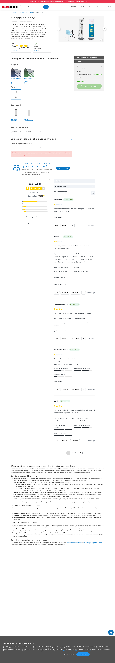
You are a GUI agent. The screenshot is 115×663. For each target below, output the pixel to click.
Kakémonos (29, 12)
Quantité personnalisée (21, 144)
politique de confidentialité (69, 651)
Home (14, 12)
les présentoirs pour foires (74, 542)
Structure (15, 105)
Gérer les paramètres (69, 654)
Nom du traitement (19, 127)
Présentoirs (21, 12)
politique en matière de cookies (90, 651)
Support (14, 65)
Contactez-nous (63, 168)
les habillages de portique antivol (93, 542)
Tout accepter (83, 654)
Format (14, 87)
